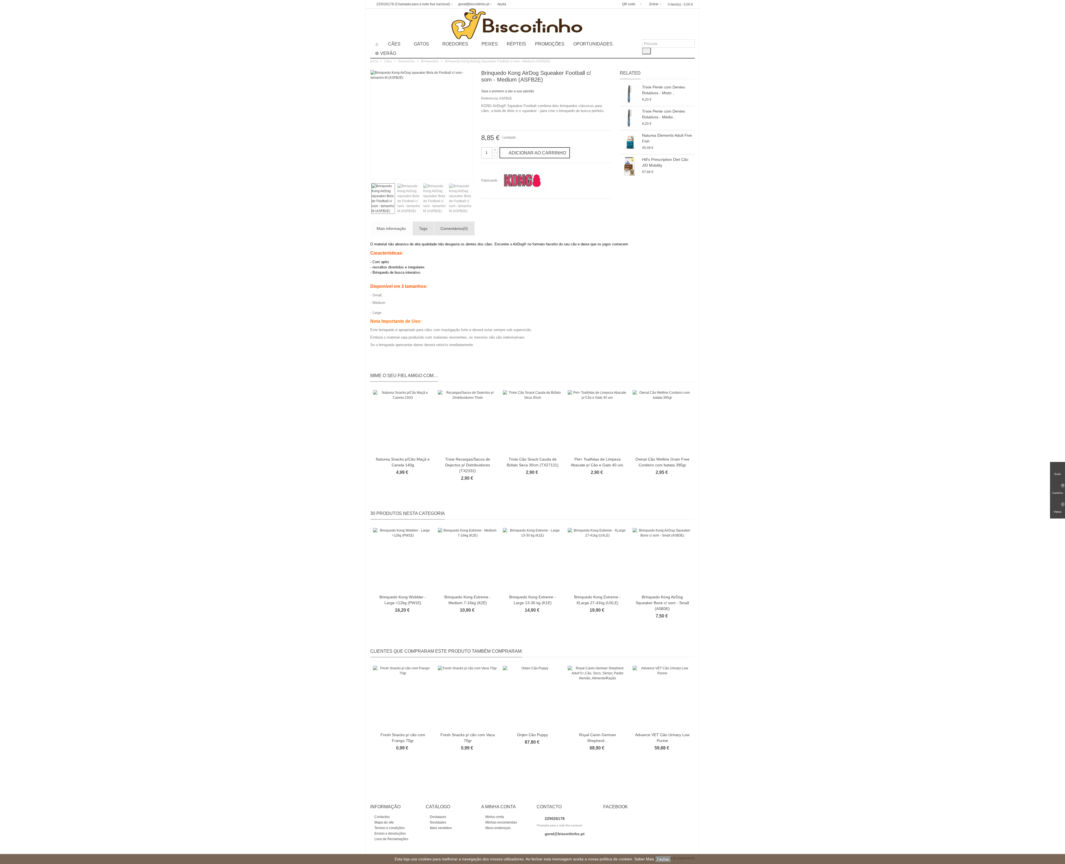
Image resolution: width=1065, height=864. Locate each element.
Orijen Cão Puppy (532, 735)
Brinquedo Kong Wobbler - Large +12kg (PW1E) (402, 600)
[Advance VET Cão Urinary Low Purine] (662, 697)
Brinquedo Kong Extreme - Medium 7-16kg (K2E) (467, 600)
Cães (394, 44)
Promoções (549, 44)
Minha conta (494, 817)
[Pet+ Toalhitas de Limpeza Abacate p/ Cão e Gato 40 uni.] (597, 422)
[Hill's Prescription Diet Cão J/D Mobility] (629, 166)
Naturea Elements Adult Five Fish (667, 138)
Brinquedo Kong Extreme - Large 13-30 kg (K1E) (532, 600)
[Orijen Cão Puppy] (532, 697)
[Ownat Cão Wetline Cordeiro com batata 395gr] (662, 422)
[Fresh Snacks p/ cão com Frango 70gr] (402, 697)
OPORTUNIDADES (593, 44)
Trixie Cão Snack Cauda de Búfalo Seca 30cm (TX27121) (533, 462)
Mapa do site (384, 822)
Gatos (421, 44)
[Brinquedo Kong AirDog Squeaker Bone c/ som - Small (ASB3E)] (662, 559)
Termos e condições (389, 828)
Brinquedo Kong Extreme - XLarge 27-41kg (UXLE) (597, 600)
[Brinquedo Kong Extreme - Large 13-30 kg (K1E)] (532, 559)
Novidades (437, 822)
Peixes (489, 44)
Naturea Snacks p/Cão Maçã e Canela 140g (403, 462)
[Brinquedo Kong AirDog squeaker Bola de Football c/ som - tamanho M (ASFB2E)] (466, 171)
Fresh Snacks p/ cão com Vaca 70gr (467, 738)
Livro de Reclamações (391, 839)
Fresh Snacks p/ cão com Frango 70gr (403, 738)
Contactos (382, 817)
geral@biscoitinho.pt (473, 4)
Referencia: (490, 98)
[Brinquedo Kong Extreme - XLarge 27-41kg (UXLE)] (597, 559)
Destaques (437, 817)
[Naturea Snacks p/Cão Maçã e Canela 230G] (402, 422)
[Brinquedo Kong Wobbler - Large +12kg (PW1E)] (402, 559)
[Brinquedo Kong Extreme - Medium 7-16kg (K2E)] (467, 559)
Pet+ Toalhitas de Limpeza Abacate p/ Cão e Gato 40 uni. (597, 462)
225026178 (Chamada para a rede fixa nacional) (413, 4)
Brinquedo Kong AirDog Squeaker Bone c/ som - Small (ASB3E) (662, 603)
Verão (388, 53)
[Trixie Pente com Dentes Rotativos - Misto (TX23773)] (629, 94)
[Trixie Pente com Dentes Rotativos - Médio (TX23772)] (629, 118)
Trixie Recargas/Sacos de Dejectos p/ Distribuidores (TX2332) (467, 465)
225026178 (554, 818)
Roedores (455, 44)
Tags (423, 228)
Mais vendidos (440, 828)
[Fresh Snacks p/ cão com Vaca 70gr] (467, 697)
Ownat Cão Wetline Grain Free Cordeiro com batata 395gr (662, 462)
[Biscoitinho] (533, 24)
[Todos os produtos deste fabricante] (522, 180)
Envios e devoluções (390, 833)
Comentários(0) (454, 228)
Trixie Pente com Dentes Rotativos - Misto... (663, 90)
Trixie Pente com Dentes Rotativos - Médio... (663, 114)
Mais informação (391, 228)
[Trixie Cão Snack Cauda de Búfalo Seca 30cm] (532, 422)
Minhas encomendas (501, 822)
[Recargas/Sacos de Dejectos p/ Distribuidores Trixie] (467, 422)
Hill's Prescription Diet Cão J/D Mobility (665, 162)
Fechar (663, 859)
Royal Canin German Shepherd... (597, 738)
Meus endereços (498, 828)
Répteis (516, 44)
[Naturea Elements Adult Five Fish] (629, 142)
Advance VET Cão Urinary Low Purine (662, 738)
